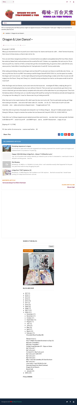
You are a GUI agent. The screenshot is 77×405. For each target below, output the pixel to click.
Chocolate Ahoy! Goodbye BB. (35, 335)
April (28, 329)
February (29, 333)
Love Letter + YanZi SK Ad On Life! (36, 363)
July (28, 323)
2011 (26, 302)
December (30, 314)
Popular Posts (38, 251)
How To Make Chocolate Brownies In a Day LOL (40, 340)
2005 (26, 373)
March (29, 331)
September (30, 320)
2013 (26, 301)
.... (26, 337)
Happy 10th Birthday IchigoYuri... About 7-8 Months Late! (32, 154)
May (28, 327)
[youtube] (73, 1)
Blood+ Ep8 (29, 369)
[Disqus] (38, 214)
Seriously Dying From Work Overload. (37, 365)
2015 (26, 297)
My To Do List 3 (30, 356)
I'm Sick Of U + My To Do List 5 (35, 352)
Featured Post (28, 251)
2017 (26, 293)
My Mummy (16, 162)
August (29, 321)
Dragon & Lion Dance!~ (33, 367)
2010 (26, 304)
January (29, 371)
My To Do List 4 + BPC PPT (34, 354)
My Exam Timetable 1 (32, 344)
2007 (26, 310)
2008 (26, 308)
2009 (26, 306)
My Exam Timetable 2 (32, 342)
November (30, 316)
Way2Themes (18, 401)
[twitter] (67, 1)
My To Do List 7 (30, 348)
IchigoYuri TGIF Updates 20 (21, 170)
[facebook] (70, 1)
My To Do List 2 (30, 357)
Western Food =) (31, 339)
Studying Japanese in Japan (21, 146)
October (29, 318)
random (8, 33)
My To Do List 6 (30, 350)
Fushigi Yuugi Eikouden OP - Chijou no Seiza (39, 346)
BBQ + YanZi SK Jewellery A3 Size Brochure (39, 359)
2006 (26, 312)
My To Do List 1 (30, 361)
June (28, 325)
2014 (26, 299)
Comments (48, 250)
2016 (26, 295)
